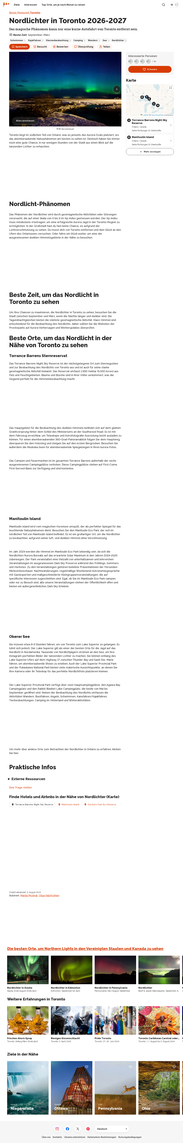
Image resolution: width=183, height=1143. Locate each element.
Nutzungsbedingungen (129, 1137)
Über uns (46, 1137)
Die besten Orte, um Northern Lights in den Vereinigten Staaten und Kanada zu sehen (85, 949)
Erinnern (152, 69)
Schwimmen (16, 40)
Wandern (93, 40)
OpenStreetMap (157, 115)
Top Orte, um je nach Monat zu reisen (63, 4)
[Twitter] (77, 1128)
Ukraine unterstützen (74, 1137)
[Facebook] (67, 1128)
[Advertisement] (65, 171)
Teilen (106, 46)
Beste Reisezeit (24, 12)
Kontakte (57, 1137)
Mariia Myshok (29, 895)
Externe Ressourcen (28, 779)
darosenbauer (67, 129)
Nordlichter (118, 40)
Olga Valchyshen (49, 895)
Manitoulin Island (70, 804)
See (105, 40)
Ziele (17, 4)
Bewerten (62, 46)
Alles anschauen (25, 121)
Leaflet (145, 115)
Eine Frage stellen (20, 787)
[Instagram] (57, 1128)
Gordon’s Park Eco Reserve (102, 804)
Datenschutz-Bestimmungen (101, 1137)
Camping (78, 40)
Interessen (30, 4)
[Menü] (174, 5)
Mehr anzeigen (152, 152)
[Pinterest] (88, 1128)
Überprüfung (85, 46)
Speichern (21, 46)
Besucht (42, 46)
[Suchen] (164, 5)
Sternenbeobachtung (57, 40)
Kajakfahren (34, 40)
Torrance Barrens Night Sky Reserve (34, 804)
